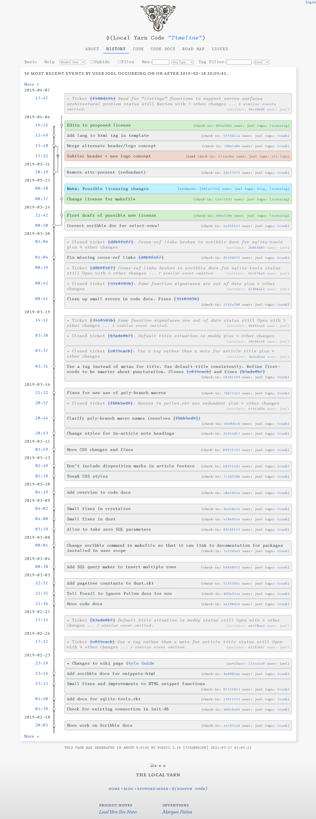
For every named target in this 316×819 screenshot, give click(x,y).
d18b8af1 (256, 289)
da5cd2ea (257, 357)
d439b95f (231, 258)
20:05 (41, 725)
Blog (128, 788)
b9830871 (231, 567)
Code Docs (163, 49)
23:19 (41, 663)
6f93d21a (231, 136)
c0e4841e (232, 493)
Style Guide (140, 663)
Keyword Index (152, 788)
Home (114, 788)
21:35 (41, 593)
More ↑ (31, 84)
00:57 (41, 198)
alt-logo (280, 156)
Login (310, 2)
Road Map (193, 49)
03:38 (41, 335)
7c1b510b (232, 476)
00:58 (41, 188)
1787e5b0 (231, 304)
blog (261, 189)
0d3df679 (231, 529)
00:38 (41, 566)
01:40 (41, 698)
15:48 (41, 145)
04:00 (41, 518)
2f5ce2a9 (256, 663)
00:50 (41, 225)
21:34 (41, 603)
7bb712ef (232, 393)
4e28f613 (231, 226)
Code (138, 49)
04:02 (41, 508)
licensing (278, 125)
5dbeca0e (232, 146)
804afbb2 (224, 125)
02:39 (41, 476)
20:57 (41, 402)
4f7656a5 (256, 273)
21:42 (41, 215)
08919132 (231, 450)
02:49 (41, 449)
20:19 (41, 172)
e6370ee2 (256, 626)
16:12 (41, 125)
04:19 (41, 492)
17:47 (41, 98)
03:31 (41, 366)
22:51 (41, 583)
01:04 (41, 257)
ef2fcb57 (256, 647)
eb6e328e (224, 215)
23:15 (41, 683)
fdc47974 (231, 172)
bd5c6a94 (232, 709)
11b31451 (231, 699)
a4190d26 (231, 604)
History (116, 49)
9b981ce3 (256, 326)
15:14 (41, 619)
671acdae (226, 156)
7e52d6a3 (232, 551)
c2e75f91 (223, 199)
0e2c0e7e (232, 509)
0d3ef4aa (232, 594)
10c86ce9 (256, 341)
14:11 (41, 320)
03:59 (41, 529)
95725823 (231, 689)
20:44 (41, 418)
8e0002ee (232, 674)
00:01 (41, 545)
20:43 (41, 433)
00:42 (41, 283)
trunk (282, 136)
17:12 (41, 641)
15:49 (41, 135)
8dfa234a (209, 189)
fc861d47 (231, 433)
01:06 (41, 241)
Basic (30, 61)
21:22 (41, 392)
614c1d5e (256, 408)
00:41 (41, 298)
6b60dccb (232, 424)
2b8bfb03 (256, 247)
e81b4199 (231, 377)
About (92, 49)
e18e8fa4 (232, 519)
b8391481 (231, 466)
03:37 (41, 350)
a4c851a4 (232, 725)
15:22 (41, 155)
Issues (220, 49)
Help (49, 61)
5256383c (231, 583)
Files (127, 61)
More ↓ (31, 736)
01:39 (41, 708)
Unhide (102, 61)
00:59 (41, 267)
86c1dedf (257, 109)
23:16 (41, 673)
